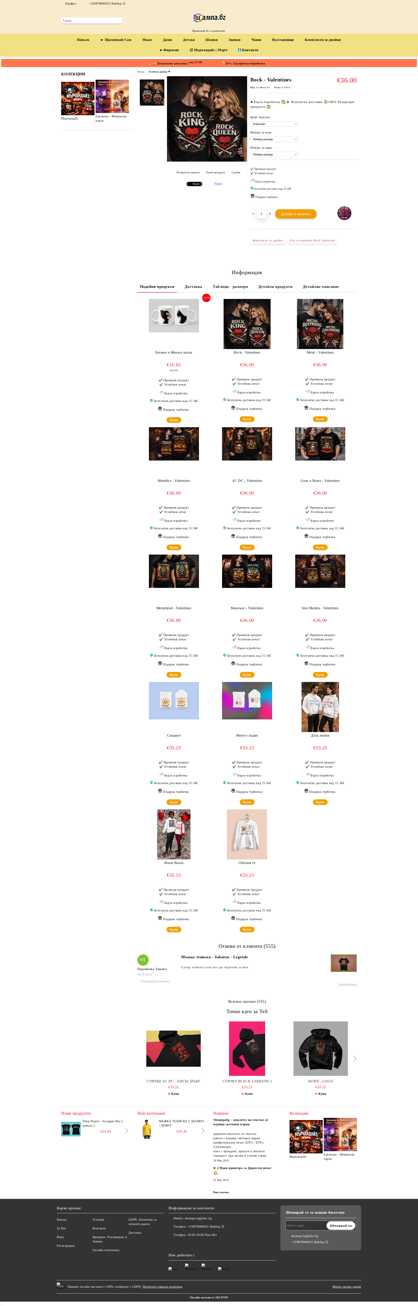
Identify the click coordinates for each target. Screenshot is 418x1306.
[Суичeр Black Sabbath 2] (247, 1048)
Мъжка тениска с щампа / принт (181, 1123)
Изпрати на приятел (188, 172)
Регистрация (65, 1245)
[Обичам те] (247, 834)
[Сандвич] (174, 701)
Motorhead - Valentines (174, 608)
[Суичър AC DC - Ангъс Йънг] (173, 1048)
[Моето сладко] (247, 701)
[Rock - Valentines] (207, 160)
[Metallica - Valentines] (174, 444)
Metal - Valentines (320, 352)
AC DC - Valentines (247, 481)
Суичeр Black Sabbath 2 (247, 1081)
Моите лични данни (346, 1286)
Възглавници (283, 40)
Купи (174, 420)
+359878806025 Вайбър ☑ (107, 3)
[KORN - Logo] (320, 1048)
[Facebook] (348, 3)
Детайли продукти (275, 286)
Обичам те (247, 863)
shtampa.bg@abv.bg (198, 1218)
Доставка (193, 286)
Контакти (250, 50)
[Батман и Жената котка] (174, 315)
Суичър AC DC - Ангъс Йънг (174, 1081)
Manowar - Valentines (247, 608)
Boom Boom (173, 863)
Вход (60, 1237)
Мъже (147, 40)
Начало (83, 40)
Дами (167, 40)
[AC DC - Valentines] (247, 444)
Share (196, 184)
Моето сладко (247, 735)
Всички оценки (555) (247, 1001)
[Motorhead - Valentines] (174, 571)
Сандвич (174, 735)
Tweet (218, 184)
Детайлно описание (321, 286)
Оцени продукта (215, 172)
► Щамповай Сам (115, 40)
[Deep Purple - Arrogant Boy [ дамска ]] (71, 1129)
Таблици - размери (230, 286)
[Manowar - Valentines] (247, 571)
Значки (234, 40)
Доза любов (320, 735)
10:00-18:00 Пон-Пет (202, 1235)
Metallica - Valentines (174, 481)
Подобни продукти (157, 286)
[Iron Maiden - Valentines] (320, 571)
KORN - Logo (320, 1081)
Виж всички (221, 1192)
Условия (98, 1219)
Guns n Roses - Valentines (320, 481)
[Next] (126, 101)
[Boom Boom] (173, 834)
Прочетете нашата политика (162, 1286)
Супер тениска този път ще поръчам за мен (214, 967)
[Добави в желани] (354, 184)
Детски (189, 40)
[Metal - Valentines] (320, 324)
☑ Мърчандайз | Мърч (209, 50)
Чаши (256, 40)
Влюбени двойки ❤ (159, 72)
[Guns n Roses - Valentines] (320, 444)
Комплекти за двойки (323, 40)
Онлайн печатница (106, 1250)
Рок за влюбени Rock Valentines (312, 240)
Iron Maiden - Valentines (320, 608)
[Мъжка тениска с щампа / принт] (147, 1129)
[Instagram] (354, 3)
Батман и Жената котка (173, 352)
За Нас (61, 1228)
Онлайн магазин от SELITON (209, 1297)
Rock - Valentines (247, 352)
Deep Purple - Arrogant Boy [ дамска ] (103, 1123)
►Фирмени (169, 50)
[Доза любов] (320, 707)
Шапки (212, 40)
